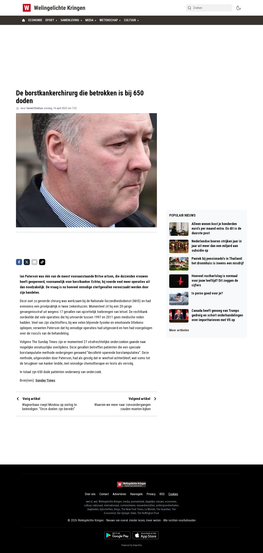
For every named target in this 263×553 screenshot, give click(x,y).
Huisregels (136, 494)
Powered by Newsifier (131, 545)
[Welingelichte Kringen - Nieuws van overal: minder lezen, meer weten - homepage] (55, 8)
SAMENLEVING (69, 20)
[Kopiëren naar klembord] (42, 262)
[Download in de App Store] (146, 535)
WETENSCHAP (109, 20)
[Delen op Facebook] (19, 262)
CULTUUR (130, 20)
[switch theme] (238, 8)
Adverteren (119, 494)
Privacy (151, 494)
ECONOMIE (35, 20)
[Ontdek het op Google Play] (117, 535)
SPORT (49, 20)
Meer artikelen (179, 330)
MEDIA (89, 20)
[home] (23, 20)
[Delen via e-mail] (34, 262)
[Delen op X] (27, 262)
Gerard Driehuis (35, 108)
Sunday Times (45, 380)
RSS (162, 494)
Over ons (90, 494)
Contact (104, 494)
